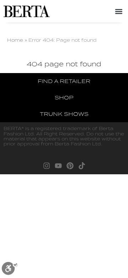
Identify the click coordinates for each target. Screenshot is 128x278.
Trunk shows (64, 113)
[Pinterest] (70, 166)
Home (15, 40)
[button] (118, 11)
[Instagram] (47, 166)
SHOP (64, 97)
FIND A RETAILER (64, 81)
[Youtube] (58, 166)
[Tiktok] (82, 166)
